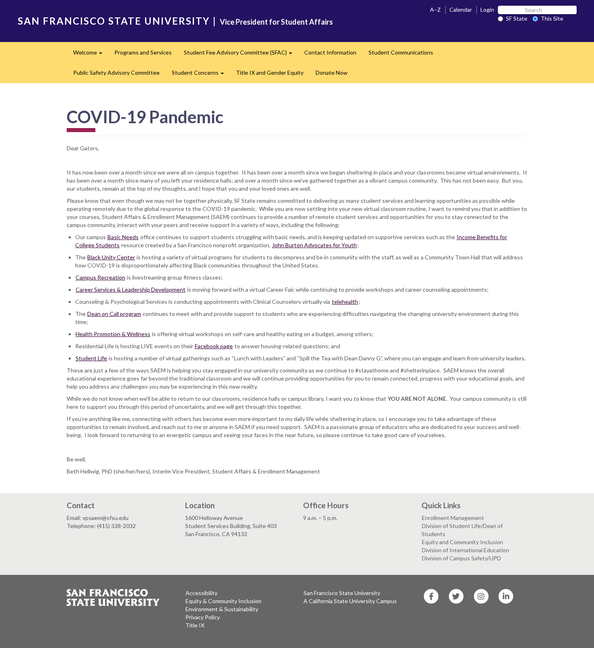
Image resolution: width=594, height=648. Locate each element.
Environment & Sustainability (221, 609)
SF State (516, 18)
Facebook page (214, 346)
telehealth (345, 301)
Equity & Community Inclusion (223, 601)
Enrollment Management (453, 517)
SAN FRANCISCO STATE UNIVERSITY (114, 21)
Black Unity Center (111, 257)
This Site (552, 18)
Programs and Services (143, 52)
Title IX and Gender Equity (269, 72)
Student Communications (401, 52)
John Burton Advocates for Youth (314, 245)
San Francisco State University (341, 592)
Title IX (194, 625)
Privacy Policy (202, 617)
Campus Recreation (100, 277)
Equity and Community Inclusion (462, 542)
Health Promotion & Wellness (113, 333)
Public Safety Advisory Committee (116, 72)
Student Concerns (201, 75)
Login (487, 9)
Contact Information (330, 52)
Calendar (460, 9)
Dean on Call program (114, 313)
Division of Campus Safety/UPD (461, 558)
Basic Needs (123, 237)
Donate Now (332, 72)
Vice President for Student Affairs (276, 21)
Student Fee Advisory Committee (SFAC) (241, 55)
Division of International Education (465, 550)
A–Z (435, 9)
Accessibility (201, 592)
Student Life (91, 358)
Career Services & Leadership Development (130, 289)
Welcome (90, 55)
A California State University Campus (350, 601)
